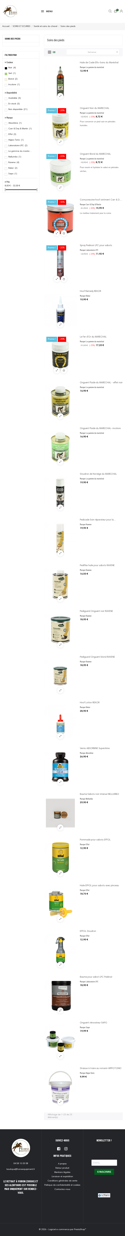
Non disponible (17, 109)
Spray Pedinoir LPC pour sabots (96, 245)
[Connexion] (119, 11)
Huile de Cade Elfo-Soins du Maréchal (99, 63)
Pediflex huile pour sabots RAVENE (97, 565)
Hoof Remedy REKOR (90, 291)
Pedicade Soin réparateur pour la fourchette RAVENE (97, 520)
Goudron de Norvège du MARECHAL (98, 474)
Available (14, 98)
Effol (12, 134)
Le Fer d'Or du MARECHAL (93, 337)
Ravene (13, 163)
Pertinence (103, 52)
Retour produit (62, 1168)
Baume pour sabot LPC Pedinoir (96, 977)
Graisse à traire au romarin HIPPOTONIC (101, 1068)
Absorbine (15, 123)
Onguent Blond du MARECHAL (95, 154)
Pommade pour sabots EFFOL (95, 840)
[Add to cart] (64, 233)
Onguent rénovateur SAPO (93, 1023)
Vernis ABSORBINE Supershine (95, 748)
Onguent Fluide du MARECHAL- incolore (100, 428)
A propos (62, 1164)
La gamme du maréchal (20, 151)
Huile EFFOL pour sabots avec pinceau (99, 886)
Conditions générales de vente (62, 1181)
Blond (13, 79)
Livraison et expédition (62, 1177)
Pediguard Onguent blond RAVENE (97, 657)
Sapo (12, 174)
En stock (14, 104)
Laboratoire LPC (17, 146)
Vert (12, 73)
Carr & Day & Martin (20, 129)
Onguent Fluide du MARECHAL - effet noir (101, 383)
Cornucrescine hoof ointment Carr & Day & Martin (101, 200)
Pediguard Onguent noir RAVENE (96, 611)
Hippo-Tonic (16, 140)
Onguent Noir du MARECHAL (94, 108)
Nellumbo (14, 157)
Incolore (14, 85)
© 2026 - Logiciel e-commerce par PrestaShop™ (62, 1230)
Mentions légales (62, 1172)
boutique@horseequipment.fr (21, 1169)
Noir (12, 68)
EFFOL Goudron (88, 931)
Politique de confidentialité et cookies (62, 1185)
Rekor (12, 168)
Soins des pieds (12, 38)
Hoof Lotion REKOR (90, 703)
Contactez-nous (62, 1189)
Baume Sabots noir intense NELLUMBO (99, 794)
